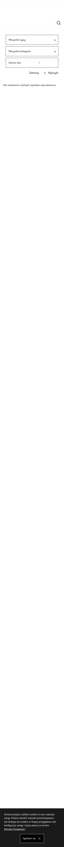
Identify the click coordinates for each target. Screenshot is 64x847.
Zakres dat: (15, 62)
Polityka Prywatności (14, 829)
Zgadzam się (29, 838)
